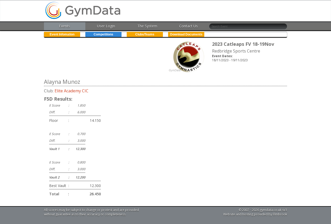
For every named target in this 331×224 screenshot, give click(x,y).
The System (147, 26)
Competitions (103, 34)
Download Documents (186, 34)
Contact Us (188, 26)
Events (64, 26)
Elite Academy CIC (71, 91)
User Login (106, 26)
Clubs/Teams (144, 34)
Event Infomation (62, 34)
